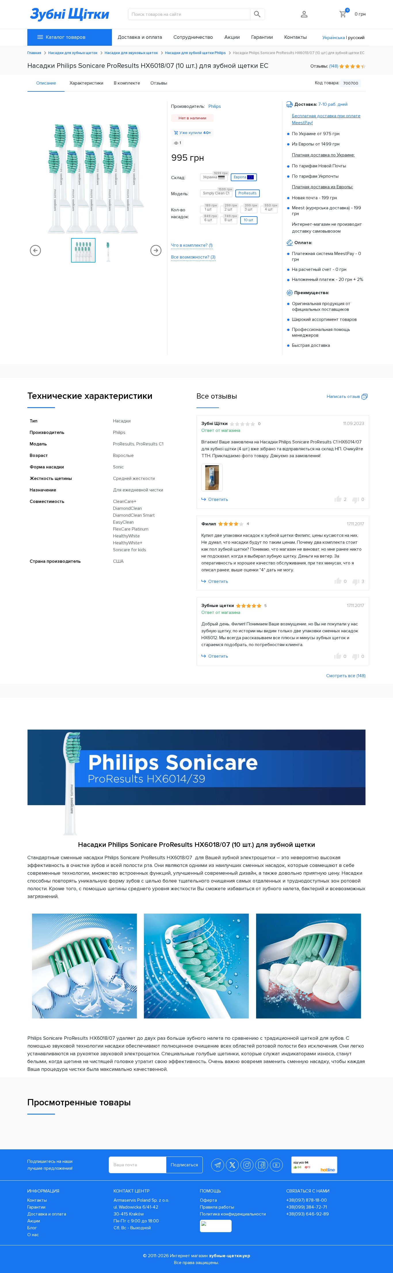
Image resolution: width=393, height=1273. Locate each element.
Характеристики (86, 83)
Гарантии (36, 1207)
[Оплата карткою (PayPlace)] (216, 1226)
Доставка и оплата (46, 1214)
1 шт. (211, 209)
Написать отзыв (344, 396)
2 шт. (230, 209)
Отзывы (158, 83)
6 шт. (210, 219)
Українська (334, 38)
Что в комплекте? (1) (192, 245)
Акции (33, 1221)
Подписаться (184, 1165)
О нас (33, 1235)
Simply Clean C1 (217, 192)
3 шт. (251, 209)
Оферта (208, 1200)
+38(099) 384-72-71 (306, 1207)
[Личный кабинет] (304, 14)
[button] (158, 169)
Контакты (37, 1200)
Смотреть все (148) (346, 676)
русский (356, 38)
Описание (46, 83)
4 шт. (271, 209)
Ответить (217, 499)
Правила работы (217, 1207)
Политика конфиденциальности (233, 1214)
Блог (32, 1228)
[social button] (217, 1165)
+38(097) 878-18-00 (306, 1200)
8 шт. (230, 219)
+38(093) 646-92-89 (307, 1214)
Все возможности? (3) (193, 257)
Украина (215, 176)
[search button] (258, 14)
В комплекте (127, 83)
